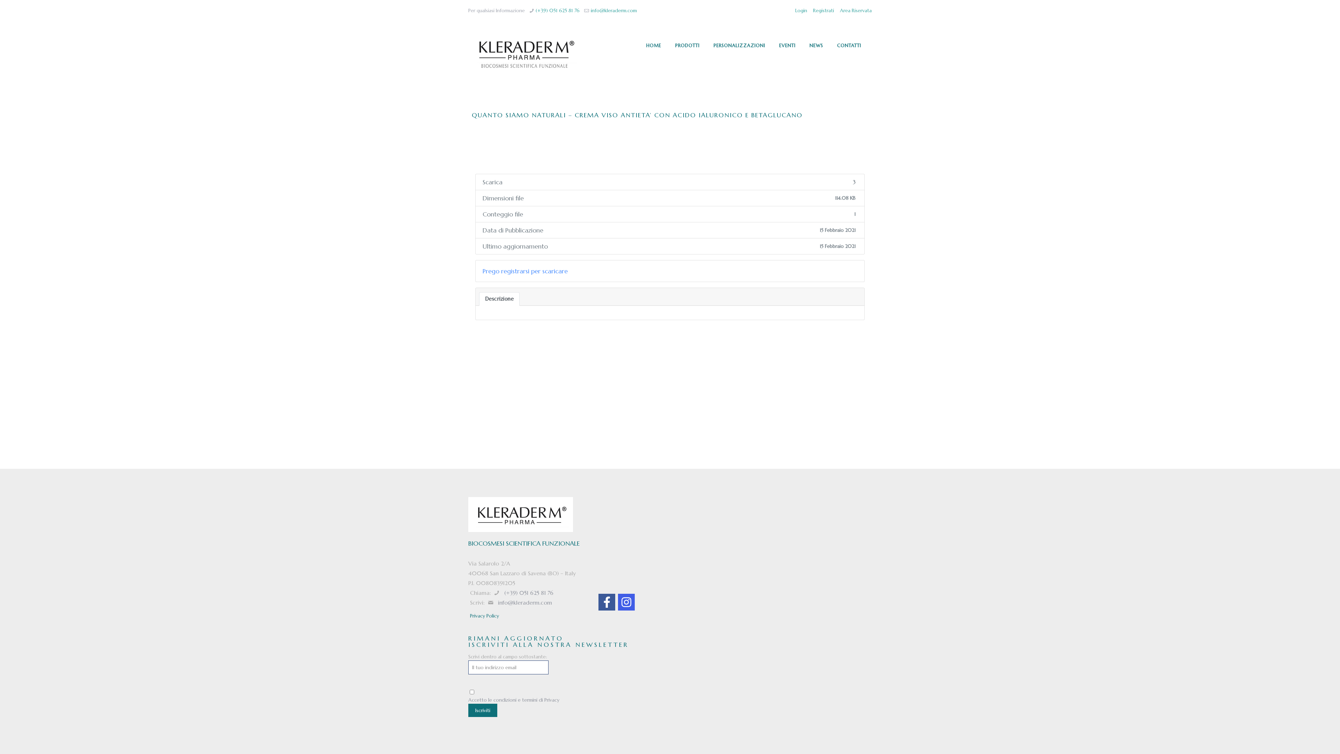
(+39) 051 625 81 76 (558, 10)
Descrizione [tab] (499, 299)
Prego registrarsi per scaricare (525, 271)
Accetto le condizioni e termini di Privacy (513, 700)
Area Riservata (856, 10)
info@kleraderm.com (614, 10)
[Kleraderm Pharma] (526, 54)
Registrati (823, 10)
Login (801, 10)
